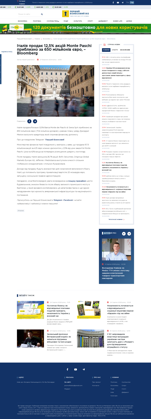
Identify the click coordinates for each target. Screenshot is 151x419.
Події (66, 21)
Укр (132, 2)
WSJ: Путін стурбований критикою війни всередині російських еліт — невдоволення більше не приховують (116, 211)
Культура (78, 21)
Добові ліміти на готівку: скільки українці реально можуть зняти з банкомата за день (115, 178)
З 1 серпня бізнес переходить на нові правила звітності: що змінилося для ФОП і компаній (115, 143)
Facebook (68, 200)
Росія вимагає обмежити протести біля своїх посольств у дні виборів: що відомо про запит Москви (116, 97)
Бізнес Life (117, 21)
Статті (124, 389)
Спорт (90, 21)
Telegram (57, 200)
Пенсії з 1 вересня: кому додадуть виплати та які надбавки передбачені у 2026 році (116, 86)
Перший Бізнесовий (54, 140)
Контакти (95, 385)
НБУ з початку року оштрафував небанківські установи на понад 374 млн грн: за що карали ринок (68, 2)
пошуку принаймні (77, 181)
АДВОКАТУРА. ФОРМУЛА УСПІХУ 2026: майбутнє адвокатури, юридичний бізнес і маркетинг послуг (115, 108)
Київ (112, 392)
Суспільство (52, 21)
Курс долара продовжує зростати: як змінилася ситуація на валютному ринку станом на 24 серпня (116, 200)
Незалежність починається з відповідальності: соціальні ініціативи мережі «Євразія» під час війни (116, 189)
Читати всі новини (115, 219)
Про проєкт (96, 382)
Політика (37, 21)
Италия (21, 210)
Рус (127, 2)
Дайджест (103, 21)
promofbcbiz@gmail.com (73, 385)
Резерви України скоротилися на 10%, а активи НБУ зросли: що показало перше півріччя (116, 154)
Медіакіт (67, 389)
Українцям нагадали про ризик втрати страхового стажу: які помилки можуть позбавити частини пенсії (116, 119)
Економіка (22, 21)
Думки (129, 21)
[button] (124, 234)
